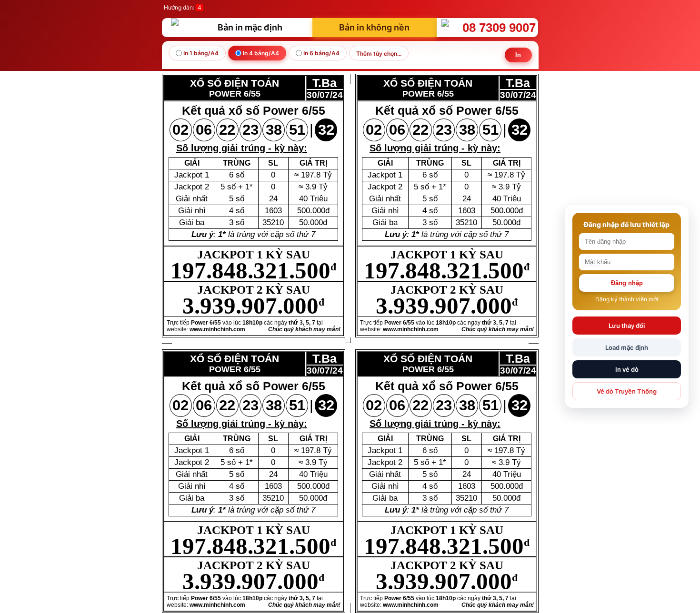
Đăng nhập (627, 283)
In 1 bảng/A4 (200, 53)
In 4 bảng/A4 (260, 53)
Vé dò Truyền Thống (627, 391)
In (518, 55)
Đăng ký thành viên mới (626, 299)
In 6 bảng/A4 (321, 53)
